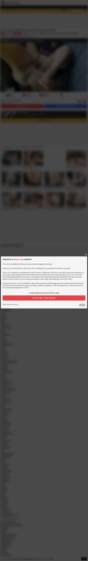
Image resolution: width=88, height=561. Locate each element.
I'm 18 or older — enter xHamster (44, 298)
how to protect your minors (10, 304)
